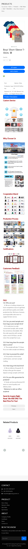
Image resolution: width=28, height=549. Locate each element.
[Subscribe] (24, 538)
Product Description (10, 97)
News (3, 521)
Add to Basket (14, 71)
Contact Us (5, 523)
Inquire (15, 67)
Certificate (4, 519)
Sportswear (5, 509)
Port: (5, 83)
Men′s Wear (5, 503)
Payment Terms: (6, 92)
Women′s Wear (6, 505)
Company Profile (6, 517)
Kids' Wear (4, 507)
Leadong (19, 545)
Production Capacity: (8, 87)
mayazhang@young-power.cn (10, 493)
